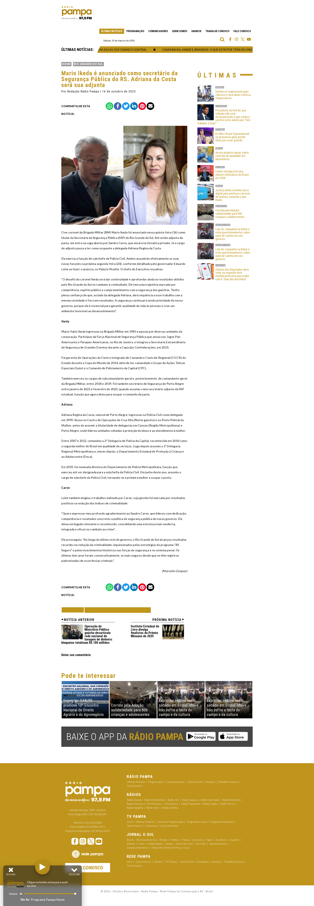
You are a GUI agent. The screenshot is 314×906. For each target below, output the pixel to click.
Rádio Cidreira (170, 807)
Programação (135, 31)
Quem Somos (179, 31)
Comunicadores (158, 31)
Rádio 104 (173, 799)
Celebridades (154, 843)
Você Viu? (200, 843)
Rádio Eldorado (231, 799)
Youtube (248, 39)
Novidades (202, 861)
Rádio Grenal (134, 799)
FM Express (171, 803)
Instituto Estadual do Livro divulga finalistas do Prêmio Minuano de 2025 (145, 631)
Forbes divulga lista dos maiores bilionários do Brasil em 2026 (232, 174)
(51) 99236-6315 (100, 830)
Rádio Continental (154, 799)
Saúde (169, 843)
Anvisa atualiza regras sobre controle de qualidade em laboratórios (232, 156)
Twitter (242, 39)
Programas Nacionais (221, 821)
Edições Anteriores (137, 847)
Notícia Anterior (79, 620)
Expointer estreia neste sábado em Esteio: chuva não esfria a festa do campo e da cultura (179, 707)
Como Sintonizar (169, 825)
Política (175, 839)
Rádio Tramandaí (190, 803)
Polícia (185, 839)
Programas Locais (197, 821)
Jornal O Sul (186, 861)
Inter (141, 843)
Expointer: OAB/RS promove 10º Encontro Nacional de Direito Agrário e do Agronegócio (83, 707)
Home (66, 63)
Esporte (234, 839)
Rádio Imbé (152, 807)
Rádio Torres (228, 803)
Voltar (73, 610)
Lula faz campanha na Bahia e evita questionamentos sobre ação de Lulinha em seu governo (232, 234)
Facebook (230, 39)
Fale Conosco (242, 31)
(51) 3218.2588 (93, 822)
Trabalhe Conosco (217, 31)
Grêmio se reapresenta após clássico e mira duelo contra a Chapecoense (233, 95)
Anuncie (196, 31)
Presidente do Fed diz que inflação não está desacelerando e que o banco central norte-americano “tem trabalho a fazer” (223, 117)
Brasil (130, 839)
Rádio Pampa (76, 13)
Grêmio (131, 843)
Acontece (220, 839)
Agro (209, 839)
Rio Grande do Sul (88, 63)
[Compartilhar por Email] (150, 106)
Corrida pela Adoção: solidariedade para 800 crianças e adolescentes (229, 213)
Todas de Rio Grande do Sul (117, 610)
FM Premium (154, 803)
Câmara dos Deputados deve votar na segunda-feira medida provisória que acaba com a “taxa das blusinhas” (232, 274)
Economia (198, 839)
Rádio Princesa (135, 803)
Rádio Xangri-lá (135, 807)
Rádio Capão (210, 803)
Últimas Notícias (111, 31)
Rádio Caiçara (189, 799)
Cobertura (151, 825)
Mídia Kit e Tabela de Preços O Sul (170, 847)
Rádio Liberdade (210, 799)
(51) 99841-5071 (95, 826)
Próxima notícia (166, 620)
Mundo (163, 839)
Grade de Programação (170, 821)
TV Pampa (171, 861)
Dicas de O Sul (184, 843)
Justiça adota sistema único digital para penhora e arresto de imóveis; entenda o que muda (232, 195)
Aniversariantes (218, 843)
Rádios (158, 861)
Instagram (236, 39)
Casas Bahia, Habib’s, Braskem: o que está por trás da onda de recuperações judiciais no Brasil (226, 49)
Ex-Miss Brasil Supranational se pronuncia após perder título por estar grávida (232, 137)
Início (130, 821)
